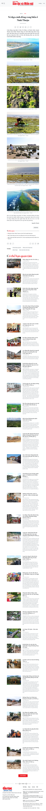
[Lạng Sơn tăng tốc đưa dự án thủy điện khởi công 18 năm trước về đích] (14, 560)
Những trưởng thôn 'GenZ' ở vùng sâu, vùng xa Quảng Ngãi (30, 494)
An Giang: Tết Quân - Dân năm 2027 (30, 630)
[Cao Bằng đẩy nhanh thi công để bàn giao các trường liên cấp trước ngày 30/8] (14, 354)
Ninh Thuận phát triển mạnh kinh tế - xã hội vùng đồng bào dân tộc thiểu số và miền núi (23, 238)
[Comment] (31, 27)
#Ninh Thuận (15, 249)
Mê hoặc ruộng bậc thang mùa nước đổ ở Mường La (30, 612)
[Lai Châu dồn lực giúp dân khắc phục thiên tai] (14, 733)
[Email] (23, 27)
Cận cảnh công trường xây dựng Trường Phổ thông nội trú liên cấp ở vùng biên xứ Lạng (31, 307)
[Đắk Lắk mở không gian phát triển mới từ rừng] (14, 422)
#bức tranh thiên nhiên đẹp (24, 249)
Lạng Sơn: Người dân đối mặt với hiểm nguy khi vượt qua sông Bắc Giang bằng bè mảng (30, 534)
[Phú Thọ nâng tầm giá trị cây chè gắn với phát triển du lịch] (14, 407)
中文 (44, 3)
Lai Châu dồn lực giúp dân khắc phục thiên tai (31, 729)
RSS (37, 786)
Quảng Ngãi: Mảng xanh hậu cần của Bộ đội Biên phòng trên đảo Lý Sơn (31, 677)
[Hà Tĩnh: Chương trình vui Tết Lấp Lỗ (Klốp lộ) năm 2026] (14, 341)
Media (21, 13)
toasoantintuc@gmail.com (30, 800)
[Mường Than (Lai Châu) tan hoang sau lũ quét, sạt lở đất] (14, 701)
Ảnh (25, 13)
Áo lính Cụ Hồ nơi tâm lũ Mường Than (31, 660)
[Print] (26, 27)
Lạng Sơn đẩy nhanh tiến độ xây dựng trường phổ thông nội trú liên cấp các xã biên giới (31, 435)
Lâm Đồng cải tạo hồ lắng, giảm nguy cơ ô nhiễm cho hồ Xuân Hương (30, 475)
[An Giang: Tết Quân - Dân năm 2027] (14, 633)
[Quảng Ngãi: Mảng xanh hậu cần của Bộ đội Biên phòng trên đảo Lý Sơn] (14, 680)
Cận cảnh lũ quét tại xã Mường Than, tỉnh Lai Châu (30, 761)
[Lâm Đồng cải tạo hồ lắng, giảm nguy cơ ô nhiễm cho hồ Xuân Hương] (14, 477)
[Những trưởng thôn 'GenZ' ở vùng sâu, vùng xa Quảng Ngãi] (14, 497)
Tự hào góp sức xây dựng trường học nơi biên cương (31, 384)
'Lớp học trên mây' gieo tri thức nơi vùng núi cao (30, 324)
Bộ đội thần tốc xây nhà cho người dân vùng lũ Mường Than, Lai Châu (31, 646)
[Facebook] (18, 27)
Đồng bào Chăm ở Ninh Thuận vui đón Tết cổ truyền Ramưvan (20, 233)
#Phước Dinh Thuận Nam (27, 247)
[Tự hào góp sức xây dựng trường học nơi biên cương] (14, 387)
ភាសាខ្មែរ (40, 3)
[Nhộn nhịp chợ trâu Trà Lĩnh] (14, 263)
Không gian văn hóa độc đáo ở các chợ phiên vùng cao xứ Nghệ (31, 573)
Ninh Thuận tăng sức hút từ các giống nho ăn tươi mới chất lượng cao (22, 235)
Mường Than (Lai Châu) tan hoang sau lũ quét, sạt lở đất (30, 698)
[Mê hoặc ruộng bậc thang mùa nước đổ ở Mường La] (14, 615)
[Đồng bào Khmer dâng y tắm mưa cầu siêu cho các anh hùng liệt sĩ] (14, 597)
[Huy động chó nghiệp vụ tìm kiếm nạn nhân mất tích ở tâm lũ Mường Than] (14, 716)
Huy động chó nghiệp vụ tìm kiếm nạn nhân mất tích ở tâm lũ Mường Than (30, 714)
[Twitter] (20, 27)
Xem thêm (23, 775)
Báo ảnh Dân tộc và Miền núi (23, 3)
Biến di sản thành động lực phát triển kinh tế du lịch (31, 275)
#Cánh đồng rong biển (17, 247)
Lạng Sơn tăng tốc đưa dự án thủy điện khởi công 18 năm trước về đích (30, 558)
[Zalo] (15, 27)
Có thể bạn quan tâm (19, 256)
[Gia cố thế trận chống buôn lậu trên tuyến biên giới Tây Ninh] (14, 459)
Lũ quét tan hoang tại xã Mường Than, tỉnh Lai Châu (31, 748)
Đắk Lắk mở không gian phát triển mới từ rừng (30, 419)
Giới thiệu (25, 786)
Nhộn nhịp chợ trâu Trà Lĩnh (30, 259)
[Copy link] (28, 27)
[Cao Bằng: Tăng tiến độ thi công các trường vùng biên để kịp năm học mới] (14, 519)
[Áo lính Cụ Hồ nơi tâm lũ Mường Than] (14, 663)
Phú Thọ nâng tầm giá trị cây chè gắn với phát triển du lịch (31, 404)
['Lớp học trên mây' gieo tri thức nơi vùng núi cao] (14, 327)
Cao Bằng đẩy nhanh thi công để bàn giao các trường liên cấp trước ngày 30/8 (31, 352)
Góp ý (29, 786)
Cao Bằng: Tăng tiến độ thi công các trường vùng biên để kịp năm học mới (30, 516)
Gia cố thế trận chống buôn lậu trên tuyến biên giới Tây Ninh (30, 455)
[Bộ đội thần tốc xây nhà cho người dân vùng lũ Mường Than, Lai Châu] (14, 648)
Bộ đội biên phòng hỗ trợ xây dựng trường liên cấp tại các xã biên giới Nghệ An (30, 365)
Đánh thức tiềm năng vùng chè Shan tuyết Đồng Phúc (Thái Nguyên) (30, 290)
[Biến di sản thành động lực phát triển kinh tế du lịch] (14, 278)
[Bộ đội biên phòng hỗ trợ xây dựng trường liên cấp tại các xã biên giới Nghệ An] (14, 367)
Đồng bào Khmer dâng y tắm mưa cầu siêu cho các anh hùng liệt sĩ (30, 594)
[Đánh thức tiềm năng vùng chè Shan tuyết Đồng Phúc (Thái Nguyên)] (14, 292)
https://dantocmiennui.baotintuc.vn (29, 801)
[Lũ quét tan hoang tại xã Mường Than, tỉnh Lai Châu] (14, 751)
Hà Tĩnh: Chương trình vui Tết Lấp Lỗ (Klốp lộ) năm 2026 (30, 338)
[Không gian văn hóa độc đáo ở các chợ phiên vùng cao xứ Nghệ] (14, 577)
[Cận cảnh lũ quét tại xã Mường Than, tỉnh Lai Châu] (14, 764)
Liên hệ (33, 786)
